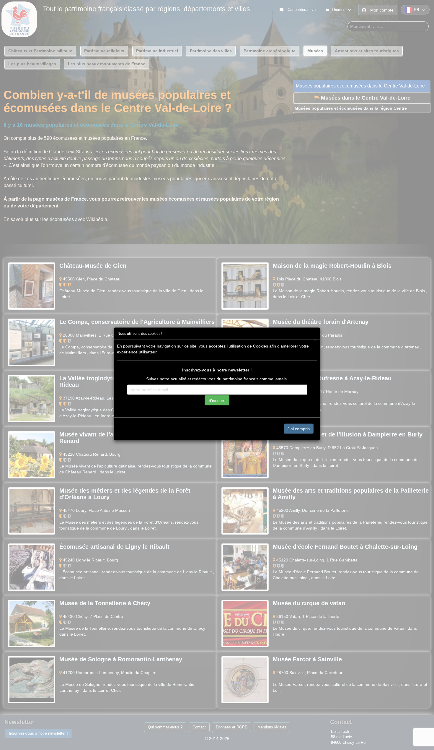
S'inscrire (217, 400)
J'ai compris (299, 428)
